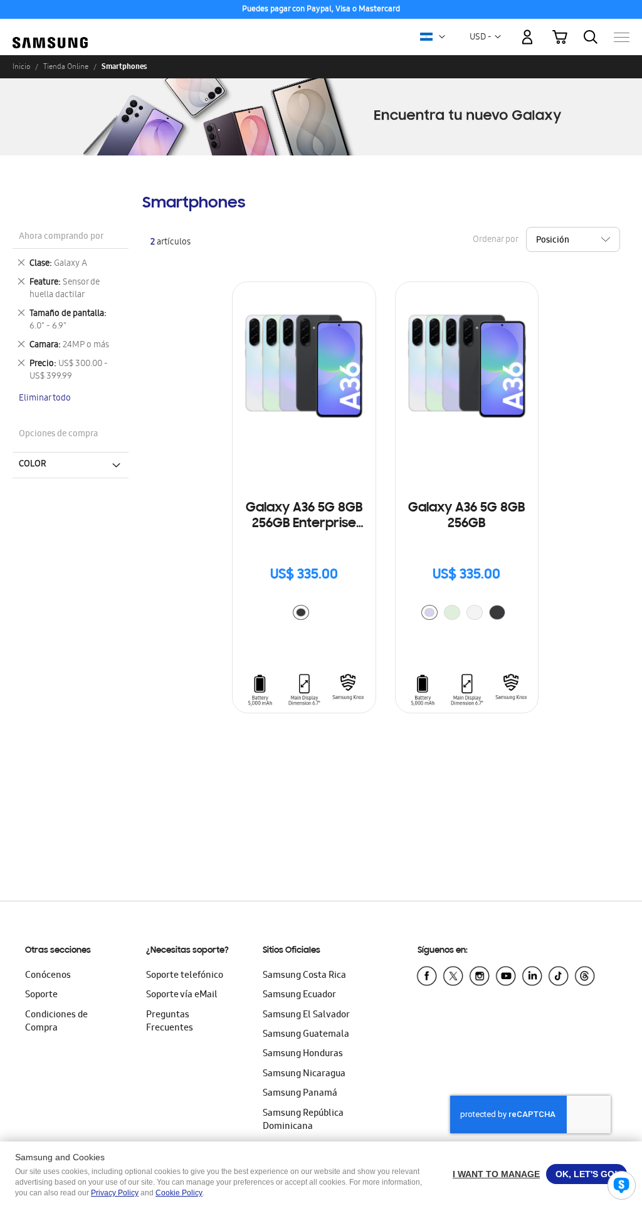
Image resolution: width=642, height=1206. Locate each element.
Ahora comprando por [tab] (61, 237)
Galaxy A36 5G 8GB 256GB (466, 516)
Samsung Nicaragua (304, 1074)
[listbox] (304, 614)
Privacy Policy (115, 1192)
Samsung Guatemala (306, 1034)
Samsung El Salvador (306, 1015)
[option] (301, 612)
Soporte (41, 995)
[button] (442, 37)
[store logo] (50, 30)
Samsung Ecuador (299, 995)
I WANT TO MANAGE (496, 1174)
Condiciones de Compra (56, 1022)
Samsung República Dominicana (303, 1120)
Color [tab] (32, 464)
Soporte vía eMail (182, 995)
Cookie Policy (179, 1192)
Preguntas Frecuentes (169, 1022)
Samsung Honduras (303, 1054)
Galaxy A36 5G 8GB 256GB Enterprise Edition (304, 516)
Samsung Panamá (300, 1093)
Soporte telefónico (184, 975)
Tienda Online (65, 66)
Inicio (21, 66)
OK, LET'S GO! (586, 1174)
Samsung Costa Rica (304, 975)
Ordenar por (495, 240)
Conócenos (48, 975)
